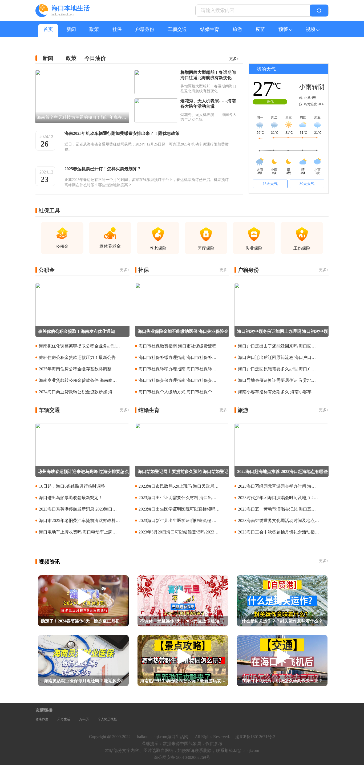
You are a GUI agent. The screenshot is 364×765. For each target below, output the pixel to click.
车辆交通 (177, 29)
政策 (94, 29)
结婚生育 (209, 29)
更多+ (234, 59)
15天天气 (270, 184)
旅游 (237, 29)
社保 (117, 29)
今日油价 (95, 58)
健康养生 (41, 719)
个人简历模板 (107, 719)
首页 (48, 29)
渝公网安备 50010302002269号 (182, 757)
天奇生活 (63, 719)
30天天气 (307, 184)
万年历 (84, 719)
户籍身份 (144, 29)
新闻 (71, 29)
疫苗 (260, 29)
